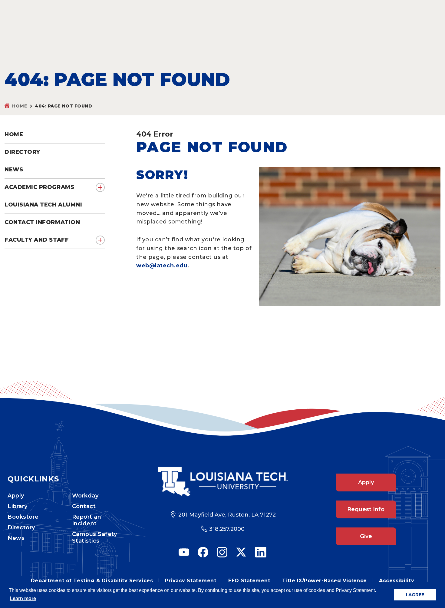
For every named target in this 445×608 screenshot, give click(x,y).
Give (366, 536)
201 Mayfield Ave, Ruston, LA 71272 (227, 514)
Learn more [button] (23, 598)
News (16, 538)
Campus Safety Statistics (94, 537)
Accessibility (396, 580)
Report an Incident (86, 520)
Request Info (365, 509)
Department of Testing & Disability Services (92, 580)
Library (18, 506)
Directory (21, 527)
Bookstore (23, 517)
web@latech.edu (162, 265)
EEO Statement (249, 580)
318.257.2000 (227, 529)
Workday (85, 495)
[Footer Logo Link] (222, 481)
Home (19, 106)
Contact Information (42, 222)
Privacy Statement (190, 580)
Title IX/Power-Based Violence (324, 580)
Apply (16, 495)
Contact (84, 506)
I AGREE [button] (415, 594)
